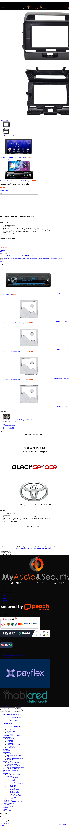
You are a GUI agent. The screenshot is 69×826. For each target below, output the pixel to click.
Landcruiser (46, 258)
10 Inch (5, 258)
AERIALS (10, 729)
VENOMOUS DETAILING (14, 722)
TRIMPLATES (28, 255)
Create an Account (5, 823)
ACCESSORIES (11, 728)
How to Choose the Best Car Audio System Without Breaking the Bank (22, 420)
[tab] (6, 424)
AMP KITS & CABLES (13, 744)
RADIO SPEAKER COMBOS (15, 767)
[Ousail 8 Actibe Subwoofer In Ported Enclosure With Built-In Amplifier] (28, 321)
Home (2, 136)
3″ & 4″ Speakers (14, 777)
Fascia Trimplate (30, 258)
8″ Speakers (13, 782)
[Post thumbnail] (6, 418)
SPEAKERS (10, 776)
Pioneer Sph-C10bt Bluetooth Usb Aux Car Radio (13, 181)
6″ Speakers (13, 780)
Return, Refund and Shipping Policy (13, 655)
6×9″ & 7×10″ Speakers (16, 783)
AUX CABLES (11, 756)
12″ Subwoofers (14, 791)
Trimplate (59, 258)
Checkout (5, 600)
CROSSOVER (11, 747)
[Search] (67, 7)
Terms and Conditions (9, 657)
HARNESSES (11, 759)
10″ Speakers (13, 785)
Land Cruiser (38, 258)
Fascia (23, 258)
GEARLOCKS (11, 731)
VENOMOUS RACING (13, 719)
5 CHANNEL (10, 743)
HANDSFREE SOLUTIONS (15, 758)
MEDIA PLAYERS (12, 764)
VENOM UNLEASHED (13, 720)
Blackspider (12, 136)
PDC (8, 732)
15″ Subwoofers (14, 792)
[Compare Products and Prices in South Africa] (6, 647)
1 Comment (17, 421)
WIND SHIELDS (15, 726)
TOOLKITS (10, 734)
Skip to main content (15, 0)
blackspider (18, 258)
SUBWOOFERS (11, 786)
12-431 (13, 258)
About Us (6, 596)
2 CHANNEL (10, 740)
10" (9, 258)
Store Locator (7, 597)
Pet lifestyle (10, 806)
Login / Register (7, 810)
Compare (5, 809)
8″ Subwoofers (14, 788)
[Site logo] (28, 10)
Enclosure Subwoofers (16, 794)
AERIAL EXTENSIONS (14, 753)
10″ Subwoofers (14, 789)
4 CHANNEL (10, 741)
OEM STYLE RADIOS (13, 765)
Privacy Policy (7, 654)
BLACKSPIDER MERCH (14, 717)
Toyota (52, 258)
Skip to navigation (5, 0)
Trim (55, 258)
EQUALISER (10, 746)
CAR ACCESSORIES (13, 725)
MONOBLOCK (11, 738)
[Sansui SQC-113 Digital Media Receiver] (28, 293)
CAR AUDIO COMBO (13, 774)
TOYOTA (21, 255)
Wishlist (5, 599)
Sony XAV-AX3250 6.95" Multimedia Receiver (13, 157)
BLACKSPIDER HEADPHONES (16, 716)
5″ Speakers (13, 779)
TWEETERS (10, 798)
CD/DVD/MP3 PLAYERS (14, 762)
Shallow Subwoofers (15, 795)
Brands (6, 136)
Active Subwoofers (15, 797)
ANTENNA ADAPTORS (14, 755)
